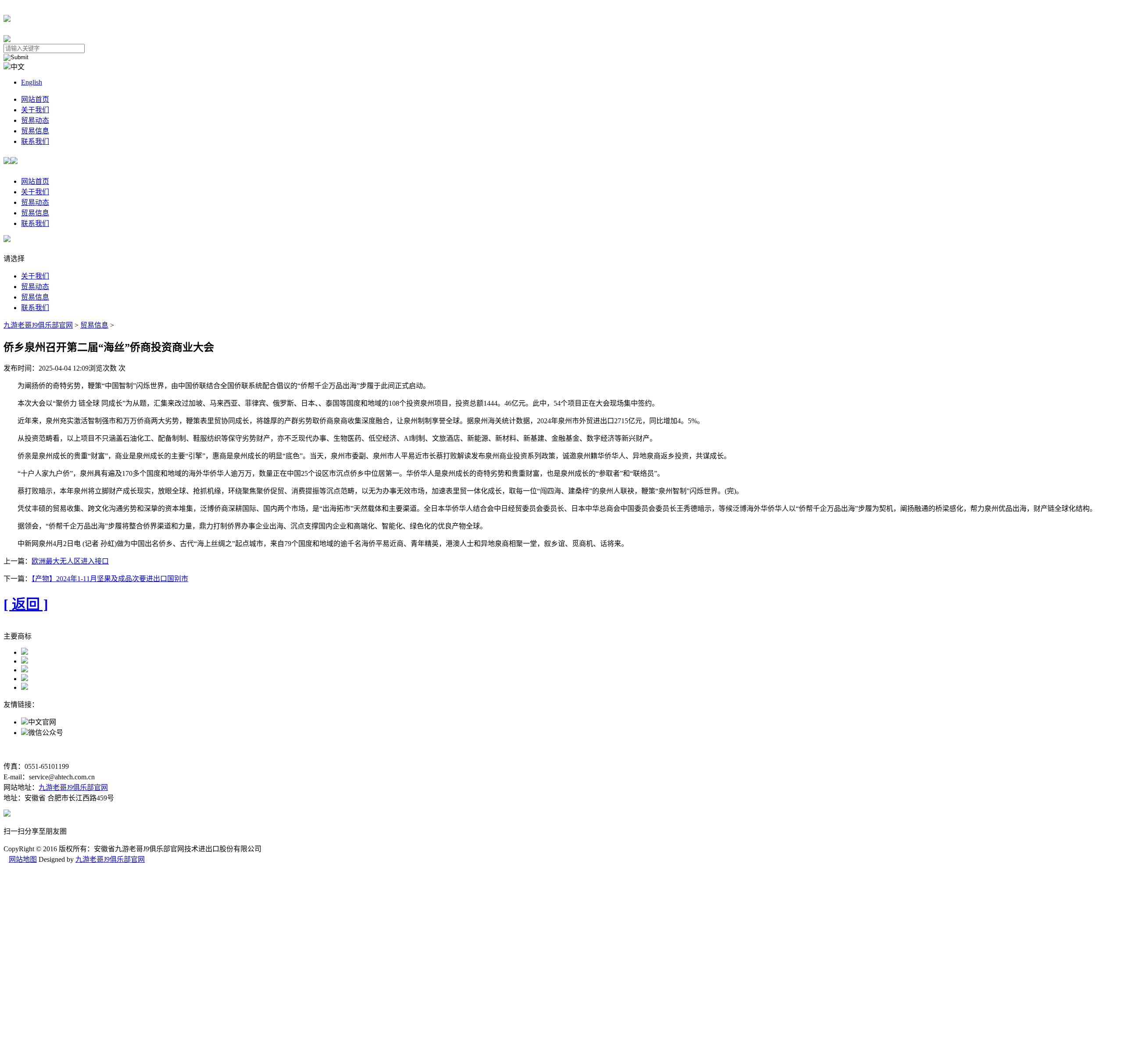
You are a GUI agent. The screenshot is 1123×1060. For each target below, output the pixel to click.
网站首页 (35, 99)
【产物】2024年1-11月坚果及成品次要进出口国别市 (110, 578)
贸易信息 (35, 131)
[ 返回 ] (26, 604)
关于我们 (35, 110)
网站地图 (23, 859)
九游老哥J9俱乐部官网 (38, 325)
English (31, 82)
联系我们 (35, 141)
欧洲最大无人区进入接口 (70, 561)
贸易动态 (35, 120)
